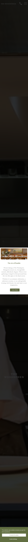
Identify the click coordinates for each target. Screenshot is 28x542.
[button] (26, 249)
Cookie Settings (13, 539)
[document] (14, 271)
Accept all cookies (14, 535)
